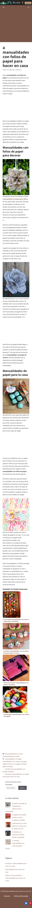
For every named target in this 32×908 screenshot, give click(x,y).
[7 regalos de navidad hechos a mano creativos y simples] (8, 816)
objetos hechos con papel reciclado (14, 764)
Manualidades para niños (11, 756)
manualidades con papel (13, 759)
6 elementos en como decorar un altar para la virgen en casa (19, 826)
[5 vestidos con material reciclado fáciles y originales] (8, 834)
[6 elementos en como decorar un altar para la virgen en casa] (8, 825)
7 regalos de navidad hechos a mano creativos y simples (19, 817)
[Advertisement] (16, 26)
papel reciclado (8, 766)
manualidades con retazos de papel (15, 761)
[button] (28, 7)
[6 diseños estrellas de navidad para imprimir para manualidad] (8, 805)
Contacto (7, 896)
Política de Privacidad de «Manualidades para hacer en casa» (15, 878)
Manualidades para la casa (14, 754)
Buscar (22, 788)
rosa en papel (19, 298)
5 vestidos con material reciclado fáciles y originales (18, 834)
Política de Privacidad (21, 896)
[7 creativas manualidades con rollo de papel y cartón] (8, 842)
